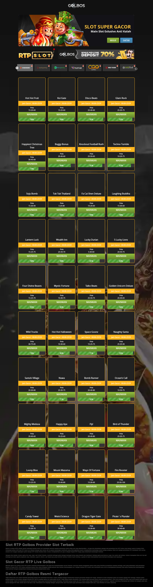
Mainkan (32, 114)
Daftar (126, 40)
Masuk (113, 40)
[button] (16, 67)
